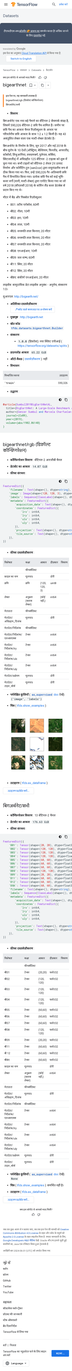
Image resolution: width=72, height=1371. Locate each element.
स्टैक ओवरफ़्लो (10, 1320)
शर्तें (4, 1345)
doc (45, 694)
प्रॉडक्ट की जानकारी (12, 1314)
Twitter (7, 1286)
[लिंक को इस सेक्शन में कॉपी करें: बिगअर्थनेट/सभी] (33, 806)
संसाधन (23, 70)
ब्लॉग (5, 1268)
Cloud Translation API (34, 53)
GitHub (7, 1280)
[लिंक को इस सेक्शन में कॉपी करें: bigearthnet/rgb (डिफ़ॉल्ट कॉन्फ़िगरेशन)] (30, 451)
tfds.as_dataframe (34, 783)
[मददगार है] (40, 77)
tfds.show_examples (30, 705)
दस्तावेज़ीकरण (32, 359)
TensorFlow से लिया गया (15, 1331)
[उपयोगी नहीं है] (45, 77)
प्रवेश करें (63, 4)
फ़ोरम (5, 1274)
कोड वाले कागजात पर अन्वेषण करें (33, 309)
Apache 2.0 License (13, 1236)
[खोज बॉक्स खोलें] (54, 4)
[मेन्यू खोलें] (6, 4)
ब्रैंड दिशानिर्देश (10, 1326)
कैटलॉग (49, 70)
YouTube (8, 1292)
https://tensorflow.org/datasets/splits (42, 346)
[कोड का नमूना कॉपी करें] (66, 400)
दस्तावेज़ (37, 35)
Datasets (11, 16)
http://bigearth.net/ (26, 296)
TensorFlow (9, 70)
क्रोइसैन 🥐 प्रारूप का (29, 31)
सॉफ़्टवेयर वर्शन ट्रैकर (13, 1308)
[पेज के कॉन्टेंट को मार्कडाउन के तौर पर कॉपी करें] (42, 85)
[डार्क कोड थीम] (60, 400)
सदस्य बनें (61, 1353)
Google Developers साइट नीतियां (19, 1240)
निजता (13, 1345)
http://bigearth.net (31, 317)
